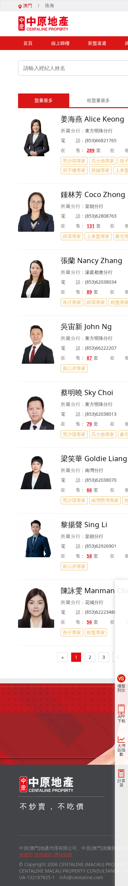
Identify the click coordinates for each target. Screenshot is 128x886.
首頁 (27, 43)
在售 (70, 150)
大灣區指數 (121, 750)
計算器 (121, 783)
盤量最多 (43, 100)
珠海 (49, 5)
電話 (70, 140)
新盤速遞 (97, 43)
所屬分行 (70, 130)
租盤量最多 (98, 100)
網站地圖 (63, 854)
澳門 (27, 5)
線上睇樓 (60, 43)
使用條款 (43, 854)
